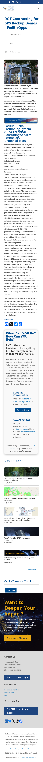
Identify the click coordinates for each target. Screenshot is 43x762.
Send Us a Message (17, 677)
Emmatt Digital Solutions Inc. (28, 757)
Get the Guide (23, 410)
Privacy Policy (14, 749)
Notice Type (9, 166)
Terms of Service (27, 749)
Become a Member (18, 638)
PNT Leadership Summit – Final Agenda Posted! (19, 559)
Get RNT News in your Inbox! (18, 711)
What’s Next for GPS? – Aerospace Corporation (17, 539)
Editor (19, 52)
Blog (11, 43)
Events (6, 695)
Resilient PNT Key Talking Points (23, 400)
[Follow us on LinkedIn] (6, 721)
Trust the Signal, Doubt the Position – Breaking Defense (18, 479)
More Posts (33, 569)
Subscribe (10, 590)
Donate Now (9, 692)
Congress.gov (22, 429)
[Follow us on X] (13, 721)
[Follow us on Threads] (17, 721)
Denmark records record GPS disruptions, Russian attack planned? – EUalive (19, 519)
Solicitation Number (11, 161)
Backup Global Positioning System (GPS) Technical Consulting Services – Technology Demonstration (19, 133)
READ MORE (9, 319)
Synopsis (7, 172)
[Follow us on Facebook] (20, 721)
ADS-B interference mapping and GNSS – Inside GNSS (19, 499)
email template (28, 431)
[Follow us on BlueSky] (9, 721)
